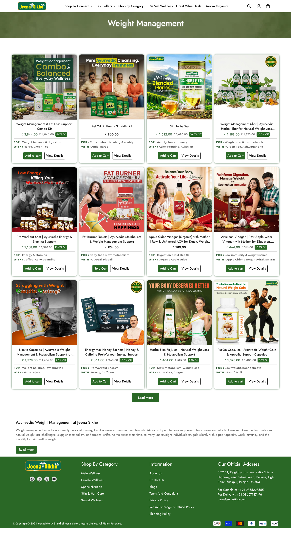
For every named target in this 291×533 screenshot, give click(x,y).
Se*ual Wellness (161, 6)
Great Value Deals (188, 6)
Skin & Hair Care (92, 493)
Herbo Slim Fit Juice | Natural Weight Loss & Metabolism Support (179, 352)
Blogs (153, 486)
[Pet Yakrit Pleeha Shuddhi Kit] (111, 87)
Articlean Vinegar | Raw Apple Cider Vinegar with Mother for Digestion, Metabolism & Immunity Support (246, 239)
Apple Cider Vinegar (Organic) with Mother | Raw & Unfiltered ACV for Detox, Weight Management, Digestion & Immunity (179, 239)
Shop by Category (131, 6)
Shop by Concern (77, 6)
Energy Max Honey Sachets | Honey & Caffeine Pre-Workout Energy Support (112, 352)
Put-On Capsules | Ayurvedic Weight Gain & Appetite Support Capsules (247, 352)
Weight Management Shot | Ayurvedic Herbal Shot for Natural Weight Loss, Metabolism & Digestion (246, 126)
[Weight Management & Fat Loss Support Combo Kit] (44, 87)
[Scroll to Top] (283, 503)
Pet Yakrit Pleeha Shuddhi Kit (112, 126)
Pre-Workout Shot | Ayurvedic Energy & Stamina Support (44, 239)
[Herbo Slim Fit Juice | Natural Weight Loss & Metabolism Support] (179, 312)
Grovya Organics (216, 6)
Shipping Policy (159, 513)
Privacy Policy (158, 500)
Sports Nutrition (91, 486)
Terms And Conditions (163, 493)
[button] (267, 6)
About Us (155, 473)
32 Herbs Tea (179, 126)
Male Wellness (90, 473)
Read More (26, 449)
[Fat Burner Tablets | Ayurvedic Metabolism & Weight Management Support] (111, 200)
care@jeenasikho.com (232, 499)
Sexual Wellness (92, 500)
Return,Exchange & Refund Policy (171, 507)
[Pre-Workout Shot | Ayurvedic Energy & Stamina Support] (44, 200)
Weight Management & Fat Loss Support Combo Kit (44, 126)
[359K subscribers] (54, 479)
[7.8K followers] (32, 479)
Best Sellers (104, 6)
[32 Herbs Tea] (179, 87)
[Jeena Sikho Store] (32, 6)
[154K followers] (39, 479)
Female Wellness (92, 480)
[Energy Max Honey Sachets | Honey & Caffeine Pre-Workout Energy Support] (111, 312)
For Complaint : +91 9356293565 (241, 489)
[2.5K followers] (46, 479)
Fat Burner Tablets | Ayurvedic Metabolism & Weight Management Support (111, 239)
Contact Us (156, 480)
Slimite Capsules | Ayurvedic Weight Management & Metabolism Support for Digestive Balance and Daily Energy (44, 352)
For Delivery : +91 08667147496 (240, 494)
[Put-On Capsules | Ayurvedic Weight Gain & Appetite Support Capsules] (246, 312)
